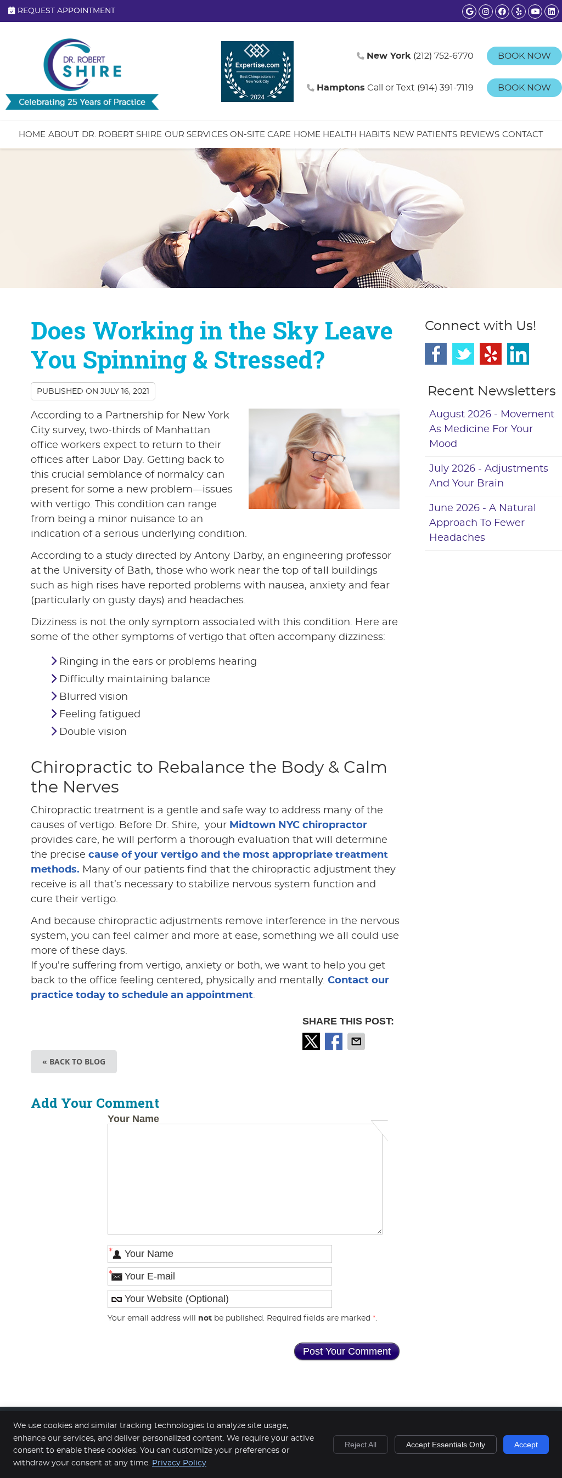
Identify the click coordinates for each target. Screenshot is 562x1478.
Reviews (479, 135)
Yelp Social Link (491, 354)
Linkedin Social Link (518, 354)
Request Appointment (66, 11)
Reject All (360, 1444)
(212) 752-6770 (420, 56)
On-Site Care (260, 135)
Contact (522, 135)
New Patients (425, 135)
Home (32, 135)
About (63, 135)
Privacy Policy (179, 1463)
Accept (526, 1444)
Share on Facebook (335, 1041)
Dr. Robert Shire (122, 135)
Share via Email (357, 1041)
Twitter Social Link (463, 354)
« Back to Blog (73, 1061)
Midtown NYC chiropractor (298, 825)
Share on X (312, 1041)
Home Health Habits (342, 135)
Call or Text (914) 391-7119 (395, 87)
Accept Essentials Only (445, 1444)
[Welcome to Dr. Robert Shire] (82, 107)
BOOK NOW (524, 56)
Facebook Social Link (436, 354)
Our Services (196, 135)
